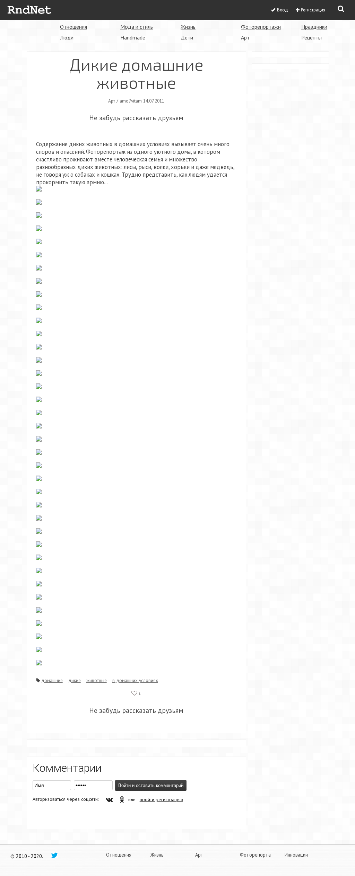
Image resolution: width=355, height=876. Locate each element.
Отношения (73, 26)
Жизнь (188, 26)
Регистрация (313, 10)
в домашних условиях (135, 680)
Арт (245, 37)
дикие (74, 680)
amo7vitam (131, 101)
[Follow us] (54, 855)
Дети (187, 37)
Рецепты (311, 37)
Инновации (296, 854)
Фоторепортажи (261, 26)
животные (96, 680)
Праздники (314, 26)
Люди (66, 37)
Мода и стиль (136, 26)
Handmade (132, 37)
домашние (52, 680)
